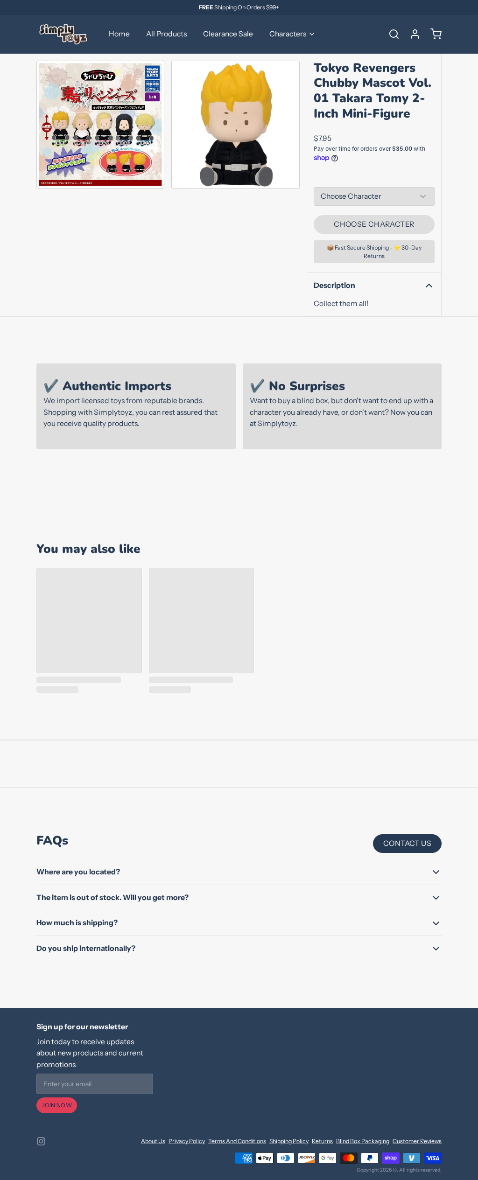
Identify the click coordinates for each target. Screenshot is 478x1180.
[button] (374, 224)
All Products (166, 33)
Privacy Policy (187, 1141)
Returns (322, 1141)
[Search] (391, 34)
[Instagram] (41, 1141)
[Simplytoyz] (64, 34)
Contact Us (407, 843)
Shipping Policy (289, 1141)
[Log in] (412, 34)
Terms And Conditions (237, 1141)
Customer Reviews (417, 1141)
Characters (287, 33)
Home (119, 33)
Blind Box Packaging (362, 1141)
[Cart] (433, 34)
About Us (153, 1141)
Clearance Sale (228, 33)
